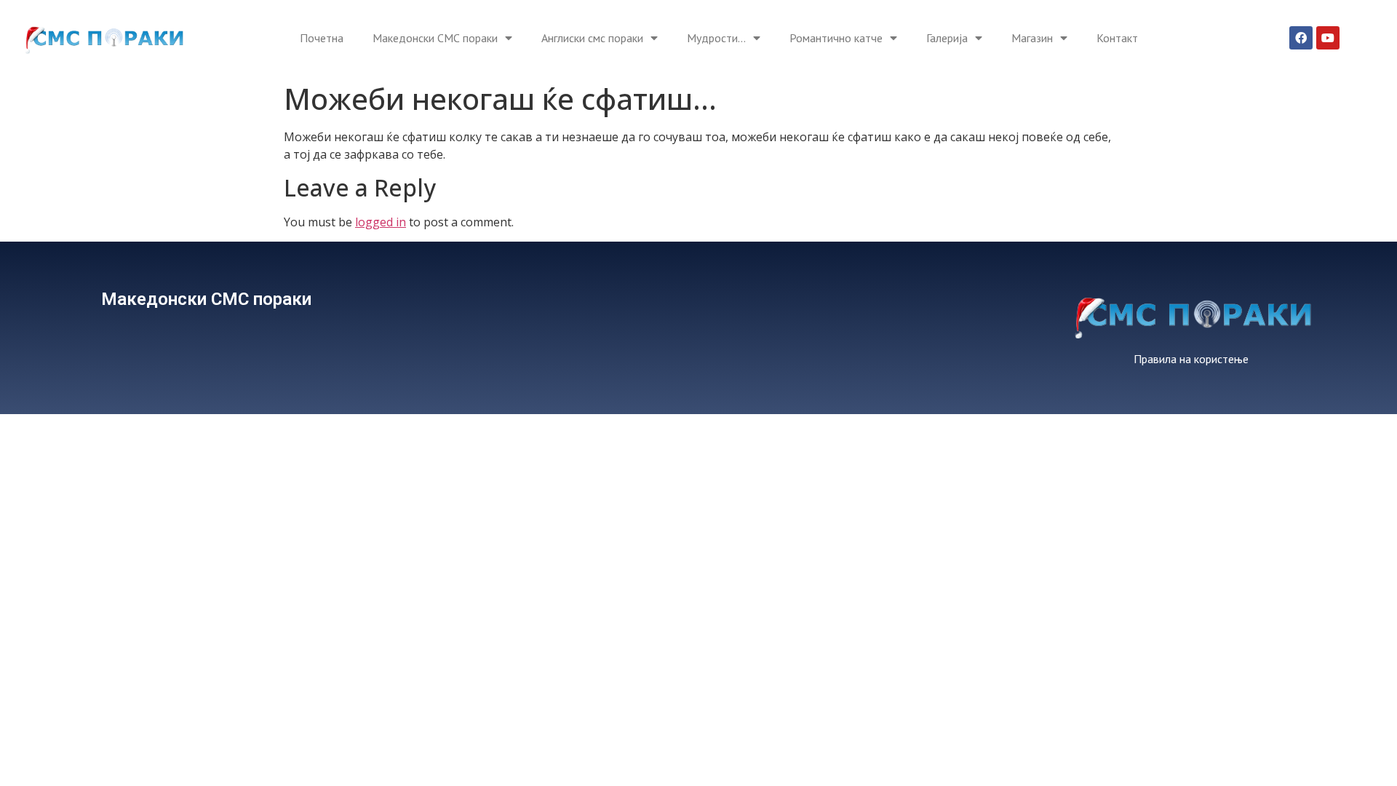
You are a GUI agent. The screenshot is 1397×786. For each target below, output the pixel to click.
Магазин (1032, 38)
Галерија (947, 38)
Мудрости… (716, 38)
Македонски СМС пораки (435, 38)
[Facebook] (1301, 37)
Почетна (321, 38)
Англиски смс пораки (592, 38)
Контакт (1117, 38)
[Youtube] (1328, 37)
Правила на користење (1191, 359)
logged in (380, 222)
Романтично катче (836, 38)
